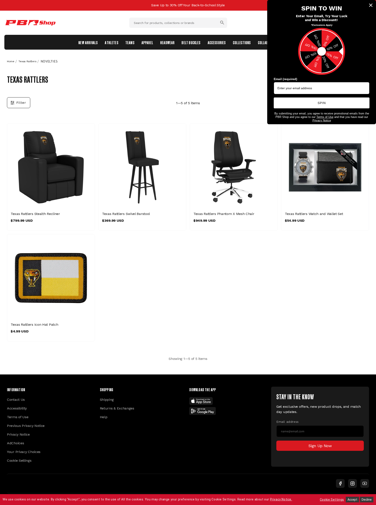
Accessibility (17, 408)
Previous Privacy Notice (26, 426)
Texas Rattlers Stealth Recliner (35, 214)
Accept (352, 499)
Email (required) (285, 79)
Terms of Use (17, 417)
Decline (367, 499)
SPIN (322, 103)
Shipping (107, 400)
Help (103, 417)
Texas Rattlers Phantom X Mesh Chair (223, 214)
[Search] (222, 22)
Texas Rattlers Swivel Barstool (126, 214)
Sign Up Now (320, 445)
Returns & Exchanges (117, 408)
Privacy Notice (18, 434)
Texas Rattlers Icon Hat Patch (34, 324)
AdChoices (15, 443)
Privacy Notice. (281, 499)
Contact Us (16, 400)
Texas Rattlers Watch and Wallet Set (314, 214)
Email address (287, 421)
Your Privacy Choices (23, 452)
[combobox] (178, 23)
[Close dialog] (370, 5)
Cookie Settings (19, 460)
